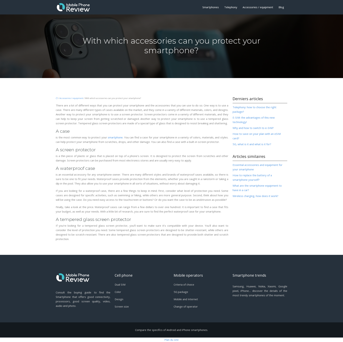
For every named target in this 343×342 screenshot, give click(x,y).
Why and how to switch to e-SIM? (253, 128)
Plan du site (171, 339)
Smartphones (210, 7)
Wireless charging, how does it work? (255, 196)
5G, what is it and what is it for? (252, 144)
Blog (281, 7)
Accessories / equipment (258, 7)
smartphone (115, 137)
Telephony (230, 7)
